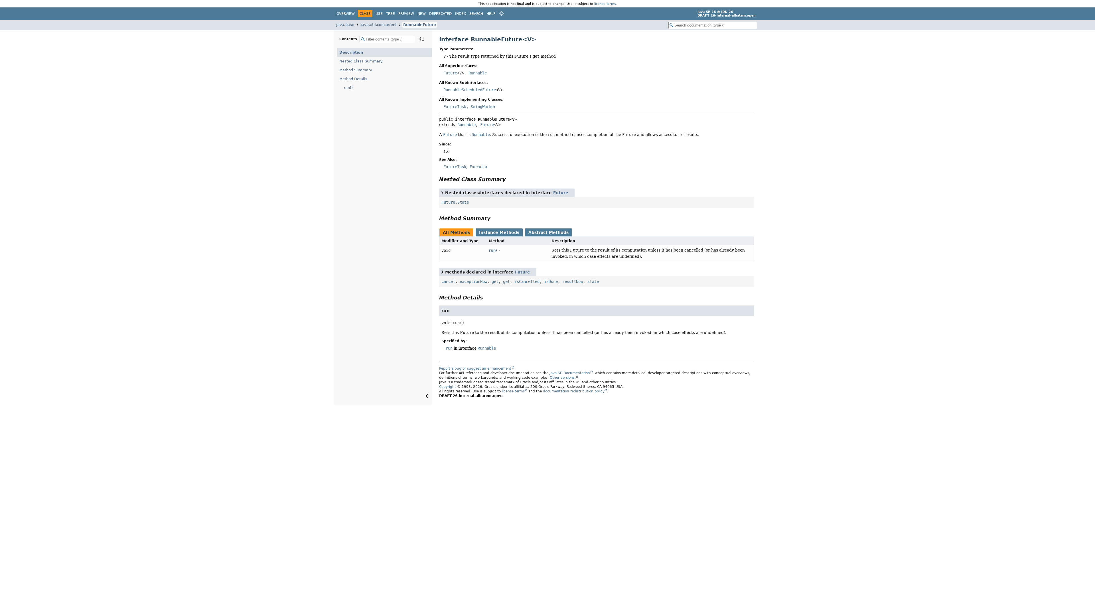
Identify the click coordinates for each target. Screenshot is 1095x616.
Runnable (478, 73)
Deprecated (440, 14)
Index (460, 14)
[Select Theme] (501, 13)
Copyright (447, 387)
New (421, 14)
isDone (551, 281)
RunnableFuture (419, 25)
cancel (448, 281)
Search (476, 14)
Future (450, 73)
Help (490, 14)
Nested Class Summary (361, 61)
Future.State (455, 202)
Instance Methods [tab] (499, 232)
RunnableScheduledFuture (469, 90)
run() (348, 88)
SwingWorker (483, 106)
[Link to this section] (510, 179)
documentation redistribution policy (574, 391)
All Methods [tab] (456, 232)
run (492, 250)
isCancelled (527, 281)
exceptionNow (473, 281)
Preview (406, 14)
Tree (390, 14)
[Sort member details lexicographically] (421, 39)
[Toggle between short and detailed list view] (442, 192)
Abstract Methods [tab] (548, 232)
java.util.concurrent (379, 25)
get (495, 281)
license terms (605, 4)
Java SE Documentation (569, 373)
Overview (345, 14)
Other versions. (563, 378)
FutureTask (454, 106)
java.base (345, 25)
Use (379, 14)
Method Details (353, 79)
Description (351, 52)
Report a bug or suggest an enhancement (475, 368)
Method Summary (355, 70)
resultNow (572, 281)
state (593, 281)
